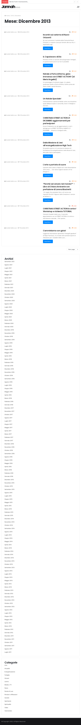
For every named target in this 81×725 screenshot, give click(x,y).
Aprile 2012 (8, 623)
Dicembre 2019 (9, 330)
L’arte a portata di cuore (54, 164)
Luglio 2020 (8, 307)
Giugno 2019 (8, 349)
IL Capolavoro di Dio (52, 56)
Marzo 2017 (8, 434)
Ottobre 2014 (9, 525)
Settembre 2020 (10, 300)
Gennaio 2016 (9, 476)
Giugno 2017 (8, 424)
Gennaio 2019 (9, 365)
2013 (12, 15)
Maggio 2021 (8, 274)
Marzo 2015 (8, 509)
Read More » (47, 48)
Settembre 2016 (9, 453)
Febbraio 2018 (9, 401)
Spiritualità (8, 704)
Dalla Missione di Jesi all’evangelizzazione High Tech (57, 144)
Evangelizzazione (10, 672)
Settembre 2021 (9, 261)
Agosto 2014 (8, 531)
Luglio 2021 (8, 268)
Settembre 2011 (9, 645)
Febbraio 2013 (9, 590)
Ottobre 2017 (9, 414)
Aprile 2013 (8, 584)
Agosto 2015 (8, 492)
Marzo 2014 (8, 548)
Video (6, 707)
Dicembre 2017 (9, 408)
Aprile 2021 (8, 278)
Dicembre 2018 (9, 369)
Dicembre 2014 (9, 518)
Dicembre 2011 (9, 636)
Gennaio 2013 (9, 593)
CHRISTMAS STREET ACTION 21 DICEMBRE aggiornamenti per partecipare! (56, 120)
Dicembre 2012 (9, 597)
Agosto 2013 (8, 571)
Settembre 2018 (9, 378)
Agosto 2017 (8, 418)
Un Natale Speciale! (52, 98)
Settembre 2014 (9, 528)
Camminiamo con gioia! (54, 230)
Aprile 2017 (8, 431)
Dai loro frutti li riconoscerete (18, 1)
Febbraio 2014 (9, 551)
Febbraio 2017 (9, 437)
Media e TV (8, 685)
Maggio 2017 (8, 427)
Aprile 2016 (8, 466)
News (6, 688)
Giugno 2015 (8, 499)
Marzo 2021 (8, 281)
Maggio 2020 (9, 313)
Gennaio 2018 (9, 405)
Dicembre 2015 (9, 479)
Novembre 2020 (10, 294)
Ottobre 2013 (9, 564)
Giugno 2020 (9, 310)
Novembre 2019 (9, 333)
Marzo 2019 (8, 359)
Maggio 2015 (8, 502)
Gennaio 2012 (9, 632)
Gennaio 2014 (9, 554)
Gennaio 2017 (9, 440)
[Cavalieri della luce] (10, 6)
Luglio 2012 (8, 613)
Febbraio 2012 (9, 629)
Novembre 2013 (9, 561)
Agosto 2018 (8, 382)
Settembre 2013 (9, 567)
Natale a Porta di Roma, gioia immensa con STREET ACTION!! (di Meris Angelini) (58, 76)
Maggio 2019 (8, 352)
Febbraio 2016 (9, 473)
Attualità (7, 668)
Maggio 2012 (8, 619)
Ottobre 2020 (9, 297)
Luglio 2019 (8, 346)
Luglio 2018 (8, 385)
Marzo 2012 (8, 626)
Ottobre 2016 (9, 450)
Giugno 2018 (8, 388)
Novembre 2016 (9, 447)
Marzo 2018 (8, 398)
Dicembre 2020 (9, 291)
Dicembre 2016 (9, 444)
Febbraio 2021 (9, 284)
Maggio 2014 (8, 541)
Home (8, 15)
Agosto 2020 (9, 304)
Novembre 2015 (9, 483)
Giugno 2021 (8, 271)
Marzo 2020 (8, 320)
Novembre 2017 (9, 411)
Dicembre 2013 (9, 557)
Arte (6, 665)
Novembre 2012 (9, 600)
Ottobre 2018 (9, 375)
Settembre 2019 (9, 339)
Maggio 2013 (8, 580)
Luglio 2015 (8, 496)
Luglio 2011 (8, 652)
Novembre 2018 (9, 372)
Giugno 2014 (8, 538)
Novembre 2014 (9, 522)
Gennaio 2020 (9, 326)
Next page (71, 249)
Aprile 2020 (8, 317)
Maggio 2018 (8, 391)
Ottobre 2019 (9, 336)
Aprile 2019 (8, 356)
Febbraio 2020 (9, 323)
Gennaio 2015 (9, 515)
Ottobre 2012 (9, 603)
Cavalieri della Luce (11, 32)
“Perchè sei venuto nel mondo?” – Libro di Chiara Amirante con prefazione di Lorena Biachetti (59, 186)
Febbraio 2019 (9, 362)
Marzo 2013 (8, 587)
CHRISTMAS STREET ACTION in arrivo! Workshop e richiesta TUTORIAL (59, 210)
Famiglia (7, 675)
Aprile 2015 (8, 505)
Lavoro (7, 681)
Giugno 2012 (8, 616)
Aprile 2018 (8, 395)
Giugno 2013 (8, 577)
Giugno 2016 (8, 460)
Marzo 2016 (8, 470)
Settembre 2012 (9, 606)
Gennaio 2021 (9, 287)
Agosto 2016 (8, 457)
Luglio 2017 (8, 421)
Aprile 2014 (8, 544)
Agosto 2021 (8, 265)
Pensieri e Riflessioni (11, 694)
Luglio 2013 (8, 574)
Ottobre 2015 (9, 486)
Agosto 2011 (8, 649)
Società (7, 698)
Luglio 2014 (8, 535)
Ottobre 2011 (9, 642)
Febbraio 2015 (9, 512)
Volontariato (8, 711)
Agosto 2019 (8, 343)
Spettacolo (8, 701)
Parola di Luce (9, 691)
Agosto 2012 (8, 610)
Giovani (7, 678)
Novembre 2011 (9, 639)
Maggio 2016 (8, 463)
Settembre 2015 (9, 489)
